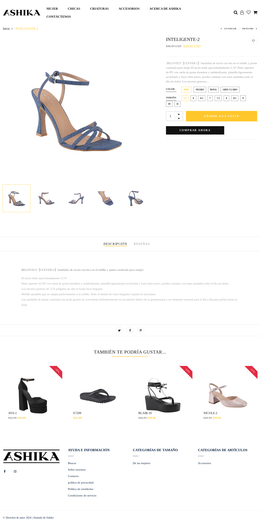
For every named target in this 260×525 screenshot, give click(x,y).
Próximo (248, 29)
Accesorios (204, 463)
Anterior (230, 29)
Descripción (115, 243)
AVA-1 (12, 413)
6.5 (201, 98)
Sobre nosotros (77, 469)
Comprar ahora (195, 130)
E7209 (77, 413)
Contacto (73, 476)
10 (169, 104)
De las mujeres (141, 463)
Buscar (72, 463)
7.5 (218, 98)
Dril (187, 89)
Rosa (213, 89)
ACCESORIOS (129, 8)
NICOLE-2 (210, 413)
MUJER (52, 8)
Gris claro (230, 89)
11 (177, 104)
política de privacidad (81, 482)
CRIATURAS (99, 8)
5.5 (185, 98)
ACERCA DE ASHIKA (165, 8)
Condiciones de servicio (82, 495)
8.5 (234, 98)
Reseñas (142, 243)
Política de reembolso (80, 489)
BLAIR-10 (145, 413)
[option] (76, 110)
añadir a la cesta (221, 116)
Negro (200, 89)
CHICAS (74, 8)
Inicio (6, 28)
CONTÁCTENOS (58, 16)
